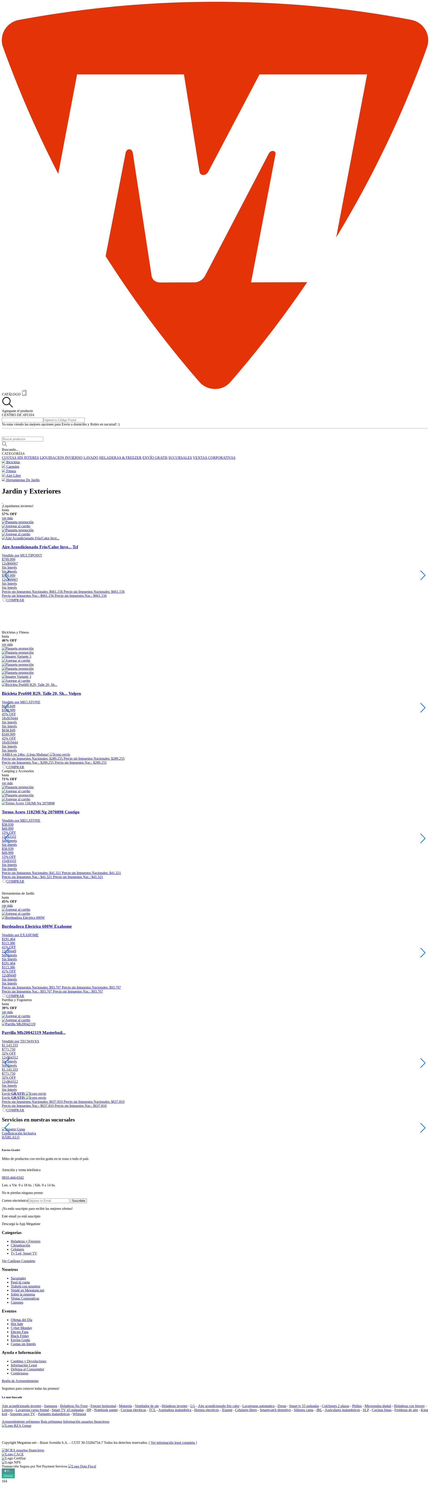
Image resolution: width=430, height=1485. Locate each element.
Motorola (125, 1406)
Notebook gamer (106, 1410)
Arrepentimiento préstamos (21, 1421)
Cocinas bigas (381, 1410)
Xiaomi (227, 1410)
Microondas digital (378, 1406)
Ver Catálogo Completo (18, 1261)
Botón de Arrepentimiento (20, 1381)
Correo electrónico (15, 1200)
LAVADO (91, 458)
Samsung (50, 1406)
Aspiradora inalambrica (174, 1410)
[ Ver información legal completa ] (173, 1443)
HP (89, 1410)
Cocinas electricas (133, 1410)
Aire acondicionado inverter (21, 1406)
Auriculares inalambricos (342, 1410)
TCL (152, 1410)
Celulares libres (246, 1410)
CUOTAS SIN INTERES (20, 458)
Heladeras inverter (174, 1406)
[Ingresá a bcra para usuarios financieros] (23, 1450)
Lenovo (7, 1410)
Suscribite (78, 1200)
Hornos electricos (206, 1410)
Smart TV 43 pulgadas (68, 1410)
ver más (7, 518)
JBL (319, 1410)
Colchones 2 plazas (335, 1406)
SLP (366, 1410)
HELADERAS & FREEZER (120, 458)
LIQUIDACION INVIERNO (61, 458)
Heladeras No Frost (74, 1406)
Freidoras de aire (406, 1410)
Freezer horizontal (103, 1406)
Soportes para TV (22, 1414)
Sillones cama (303, 1410)
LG (192, 1406)
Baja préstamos (51, 1421)
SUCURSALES (180, 458)
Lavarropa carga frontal (32, 1410)
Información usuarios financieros (86, 1421)
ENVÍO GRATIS (155, 458)
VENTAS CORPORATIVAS (214, 458)
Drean (281, 1406)
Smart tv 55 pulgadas (304, 1406)
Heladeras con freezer (409, 1406)
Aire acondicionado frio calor (218, 1406)
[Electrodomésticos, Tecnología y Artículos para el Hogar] (215, 388)
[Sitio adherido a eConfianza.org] (13, 1454)
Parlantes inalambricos (54, 1414)
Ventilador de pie (147, 1406)
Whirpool (79, 1414)
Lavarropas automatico (258, 1406)
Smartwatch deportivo (275, 1410)
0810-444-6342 (13, 1177)
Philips (357, 1406)
